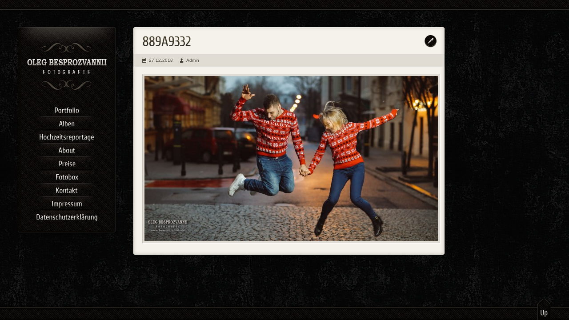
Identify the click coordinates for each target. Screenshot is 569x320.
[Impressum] (67, 202)
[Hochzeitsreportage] (67, 135)
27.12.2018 (161, 60)
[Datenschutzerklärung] (67, 215)
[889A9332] (291, 159)
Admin (192, 60)
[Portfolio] (67, 109)
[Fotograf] (67, 89)
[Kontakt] (67, 189)
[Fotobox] (67, 175)
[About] (67, 149)
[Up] (544, 309)
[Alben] (67, 122)
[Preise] (67, 162)
